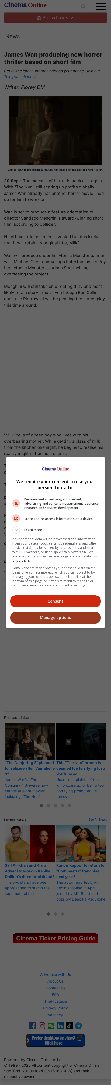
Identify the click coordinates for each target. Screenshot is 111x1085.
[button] (55, 530)
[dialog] (56, 542)
